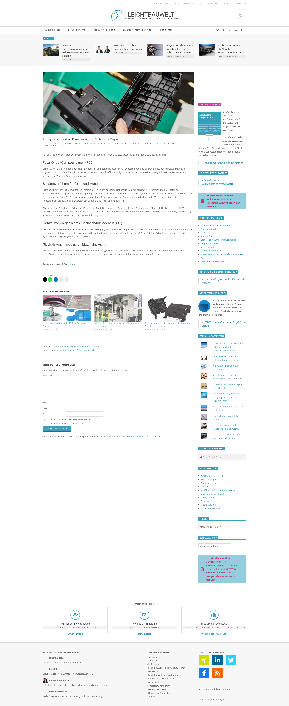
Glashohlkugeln (50, 145)
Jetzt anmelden (145, 634)
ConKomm (224, 689)
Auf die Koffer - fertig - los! (213, 634)
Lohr (203, 232)
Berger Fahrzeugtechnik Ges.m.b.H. (218, 239)
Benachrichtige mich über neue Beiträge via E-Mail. (66, 423)
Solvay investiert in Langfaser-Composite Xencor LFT (69, 673)
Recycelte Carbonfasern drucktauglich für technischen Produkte (179, 49)
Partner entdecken (75, 634)
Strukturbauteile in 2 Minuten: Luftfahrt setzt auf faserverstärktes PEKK (228, 347)
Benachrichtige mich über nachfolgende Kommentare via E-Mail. (71, 419)
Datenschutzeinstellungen (212, 699)
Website (46, 414)
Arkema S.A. (207, 236)
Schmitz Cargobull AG (211, 250)
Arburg (175, 143)
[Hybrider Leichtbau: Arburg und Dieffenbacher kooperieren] (117, 308)
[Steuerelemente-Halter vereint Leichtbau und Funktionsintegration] (169, 308)
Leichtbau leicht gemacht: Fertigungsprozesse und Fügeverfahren (226, 397)
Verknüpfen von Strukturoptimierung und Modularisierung (72, 696)
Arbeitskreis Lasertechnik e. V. (216, 225)
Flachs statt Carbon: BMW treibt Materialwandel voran (230, 49)
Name (46, 402)
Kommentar (48, 375)
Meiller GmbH (208, 247)
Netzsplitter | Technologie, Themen (102, 143)
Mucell (62, 145)
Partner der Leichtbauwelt (75, 623)
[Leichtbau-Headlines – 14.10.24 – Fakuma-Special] (67, 308)
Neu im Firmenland (212, 218)
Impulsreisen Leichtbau (213, 623)
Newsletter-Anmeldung (144, 623)
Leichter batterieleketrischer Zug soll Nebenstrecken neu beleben (76, 685)
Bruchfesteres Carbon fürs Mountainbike (75, 350)
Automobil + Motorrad (75, 143)
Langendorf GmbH (210, 243)
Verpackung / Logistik (150, 143)
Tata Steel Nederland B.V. (213, 261)
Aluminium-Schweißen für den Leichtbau (79, 346)
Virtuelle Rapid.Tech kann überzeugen (62, 662)
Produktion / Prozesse (129, 143)
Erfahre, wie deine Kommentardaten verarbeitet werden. (132, 436)
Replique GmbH (209, 229)
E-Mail (46, 408)
